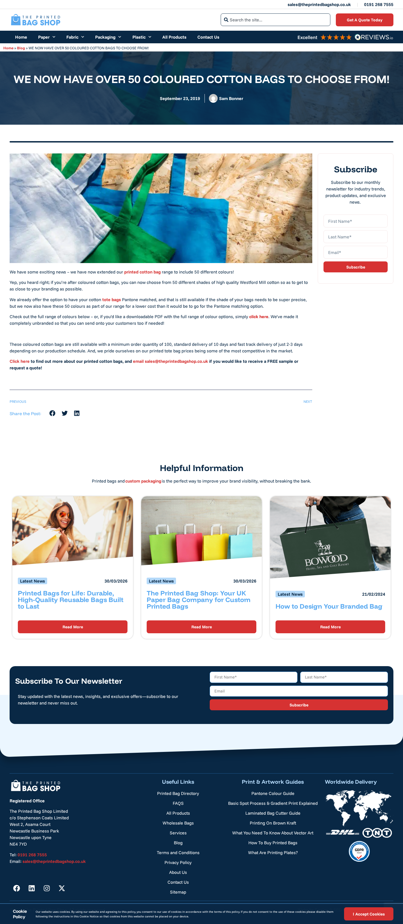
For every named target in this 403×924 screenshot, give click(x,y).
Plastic (139, 37)
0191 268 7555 (378, 4)
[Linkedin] (31, 888)
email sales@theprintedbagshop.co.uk (170, 361)
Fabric (72, 37)
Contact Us (208, 37)
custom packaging (143, 481)
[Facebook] (16, 888)
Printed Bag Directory (178, 793)
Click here (20, 361)
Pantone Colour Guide (272, 793)
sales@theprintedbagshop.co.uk (319, 4)
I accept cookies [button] (369, 913)
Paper (44, 37)
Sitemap (178, 892)
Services (178, 832)
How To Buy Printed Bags (272, 842)
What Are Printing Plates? (273, 852)
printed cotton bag (142, 272)
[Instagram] (46, 888)
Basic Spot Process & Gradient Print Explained (273, 803)
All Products (174, 37)
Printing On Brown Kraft (273, 823)
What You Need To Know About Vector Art (272, 832)
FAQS (178, 803)
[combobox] (275, 19)
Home (21, 37)
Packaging (105, 37)
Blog (21, 47)
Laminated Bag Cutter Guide (272, 813)
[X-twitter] (62, 888)
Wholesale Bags (178, 823)
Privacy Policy (178, 862)
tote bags (111, 299)
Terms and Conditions (178, 852)
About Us (178, 872)
